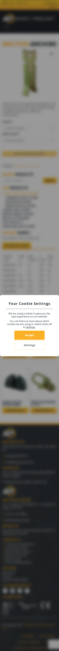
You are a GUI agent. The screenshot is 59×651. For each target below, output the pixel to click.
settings (30, 327)
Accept (29, 335)
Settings (29, 345)
